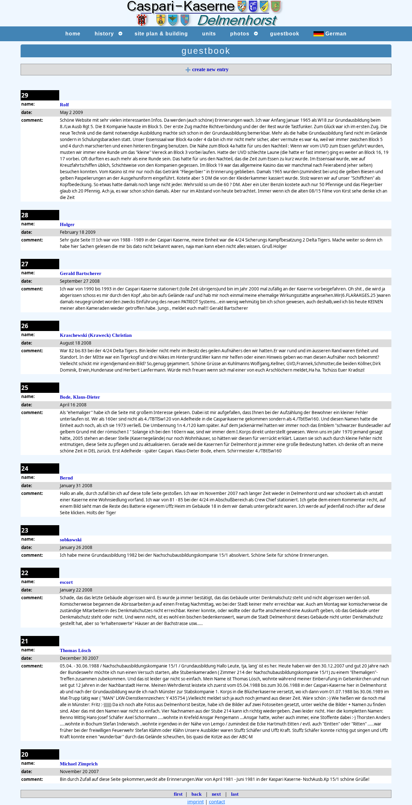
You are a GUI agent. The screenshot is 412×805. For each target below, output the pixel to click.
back (196, 794)
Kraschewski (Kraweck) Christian (96, 335)
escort (66, 582)
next (216, 794)
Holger (67, 224)
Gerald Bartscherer (80, 273)
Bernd (66, 477)
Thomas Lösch (75, 650)
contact (217, 801)
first (178, 794)
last (235, 794)
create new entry (210, 69)
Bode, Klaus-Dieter (80, 397)
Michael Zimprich (79, 763)
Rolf (64, 104)
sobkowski (70, 539)
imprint (195, 801)
